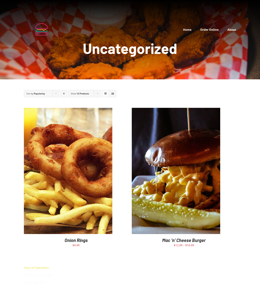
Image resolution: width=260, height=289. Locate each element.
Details (79, 171)
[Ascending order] (63, 93)
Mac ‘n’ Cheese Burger (184, 240)
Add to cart (60, 171)
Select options (168, 171)
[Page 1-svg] (41, 13)
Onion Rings (76, 240)
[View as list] (112, 93)
